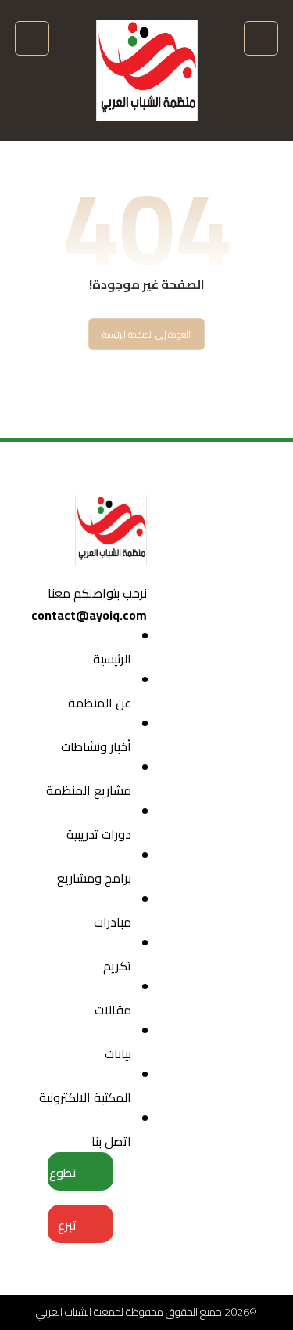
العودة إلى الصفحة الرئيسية (146, 335)
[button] (261, 38)
